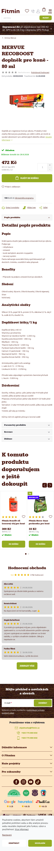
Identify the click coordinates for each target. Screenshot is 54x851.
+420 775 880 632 (29, 733)
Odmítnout (14, 843)
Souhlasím (40, 843)
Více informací (22, 829)
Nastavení (7, 835)
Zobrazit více (27, 665)
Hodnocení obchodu (27, 568)
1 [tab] (25, 554)
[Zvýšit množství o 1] (49, 165)
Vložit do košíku (29, 178)
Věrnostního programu (24, 198)
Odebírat (42, 703)
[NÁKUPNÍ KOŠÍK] (43, 10)
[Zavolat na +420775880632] (33, 11)
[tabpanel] (13, 520)
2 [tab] (28, 554)
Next (50, 485)
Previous (44, 485)
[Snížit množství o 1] (49, 169)
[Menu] (50, 11)
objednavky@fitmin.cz (29, 728)
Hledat (46, 18)
